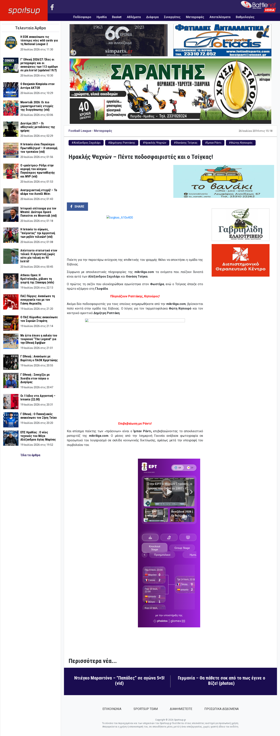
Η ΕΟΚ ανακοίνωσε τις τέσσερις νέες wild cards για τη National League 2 (39, 40)
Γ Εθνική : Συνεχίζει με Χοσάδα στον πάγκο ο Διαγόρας (35, 378)
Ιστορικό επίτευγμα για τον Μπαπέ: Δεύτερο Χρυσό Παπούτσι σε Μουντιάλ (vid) (38, 212)
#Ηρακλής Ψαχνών (154, 142)
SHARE (79, 206)
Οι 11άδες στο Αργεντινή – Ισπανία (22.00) (37, 397)
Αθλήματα (134, 17)
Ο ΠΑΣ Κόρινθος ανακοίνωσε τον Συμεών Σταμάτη (39, 319)
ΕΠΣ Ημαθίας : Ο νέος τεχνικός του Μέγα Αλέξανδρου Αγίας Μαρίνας (38, 435)
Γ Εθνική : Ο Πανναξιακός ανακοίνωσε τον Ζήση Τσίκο (38, 415)
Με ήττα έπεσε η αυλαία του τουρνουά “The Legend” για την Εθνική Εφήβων (38, 339)
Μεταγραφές (195, 17)
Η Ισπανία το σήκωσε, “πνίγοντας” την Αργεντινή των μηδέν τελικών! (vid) (37, 233)
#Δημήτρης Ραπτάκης (121, 142)
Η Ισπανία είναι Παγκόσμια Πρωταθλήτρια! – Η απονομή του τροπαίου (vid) (38, 147)
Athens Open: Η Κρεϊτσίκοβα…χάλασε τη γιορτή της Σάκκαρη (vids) (37, 278)
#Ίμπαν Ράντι (213, 142)
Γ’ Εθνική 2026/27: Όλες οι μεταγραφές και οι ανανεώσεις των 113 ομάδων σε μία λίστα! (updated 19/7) (39, 65)
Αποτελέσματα (220, 17)
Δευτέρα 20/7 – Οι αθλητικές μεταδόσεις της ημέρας (37, 127)
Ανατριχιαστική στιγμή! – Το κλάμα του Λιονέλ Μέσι (38, 192)
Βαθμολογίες (245, 17)
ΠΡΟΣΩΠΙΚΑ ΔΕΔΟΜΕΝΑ (221, 709)
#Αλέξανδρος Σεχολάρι (86, 142)
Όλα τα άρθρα (30, 455)
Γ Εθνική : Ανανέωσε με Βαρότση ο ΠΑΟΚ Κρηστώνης (39, 358)
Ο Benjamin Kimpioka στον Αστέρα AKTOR (37, 85)
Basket (117, 17)
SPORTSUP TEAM (146, 709)
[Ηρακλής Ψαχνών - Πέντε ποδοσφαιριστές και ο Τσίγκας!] (135, 235)
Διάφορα (152, 17)
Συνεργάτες (172, 17)
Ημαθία (102, 17)
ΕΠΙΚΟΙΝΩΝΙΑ (111, 709)
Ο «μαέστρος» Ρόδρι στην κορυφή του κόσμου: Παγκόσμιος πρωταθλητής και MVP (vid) (37, 171)
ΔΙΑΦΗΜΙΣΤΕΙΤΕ (181, 709)
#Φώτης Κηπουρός (241, 142)
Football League (80, 131)
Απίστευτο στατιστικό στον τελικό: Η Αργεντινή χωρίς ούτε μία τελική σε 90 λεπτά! (38, 256)
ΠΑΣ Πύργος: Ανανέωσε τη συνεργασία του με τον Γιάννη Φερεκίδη (37, 299)
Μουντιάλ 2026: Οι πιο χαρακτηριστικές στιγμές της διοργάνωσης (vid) (36, 105)
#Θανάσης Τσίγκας (186, 142)
